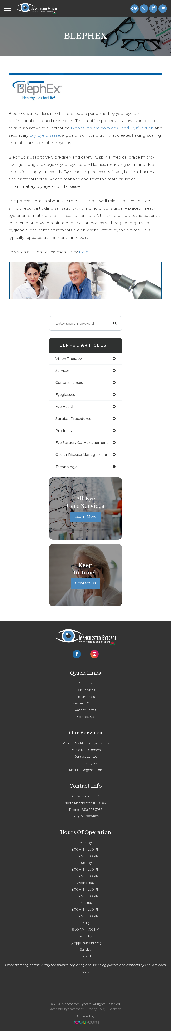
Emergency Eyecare (85, 763)
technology (66, 467)
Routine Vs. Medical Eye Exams (86, 743)
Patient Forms (85, 710)
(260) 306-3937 (91, 810)
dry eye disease (45, 135)
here (83, 252)
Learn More (86, 516)
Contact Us (85, 583)
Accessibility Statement (67, 1009)
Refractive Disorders (85, 750)
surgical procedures (73, 419)
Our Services (85, 690)
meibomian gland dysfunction (124, 128)
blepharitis (81, 128)
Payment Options (85, 703)
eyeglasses (65, 395)
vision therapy (68, 359)
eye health (65, 406)
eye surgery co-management (81, 442)
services (62, 370)
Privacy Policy (96, 1009)
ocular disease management (81, 455)
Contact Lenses (85, 756)
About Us (85, 683)
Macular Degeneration (85, 770)
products (63, 431)
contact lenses (69, 382)
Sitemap (115, 1009)
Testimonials (85, 697)
